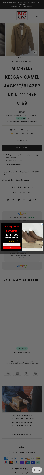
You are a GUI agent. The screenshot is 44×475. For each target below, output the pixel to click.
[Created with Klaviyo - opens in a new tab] (22, 251)
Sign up (12, 248)
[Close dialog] (41, 224)
